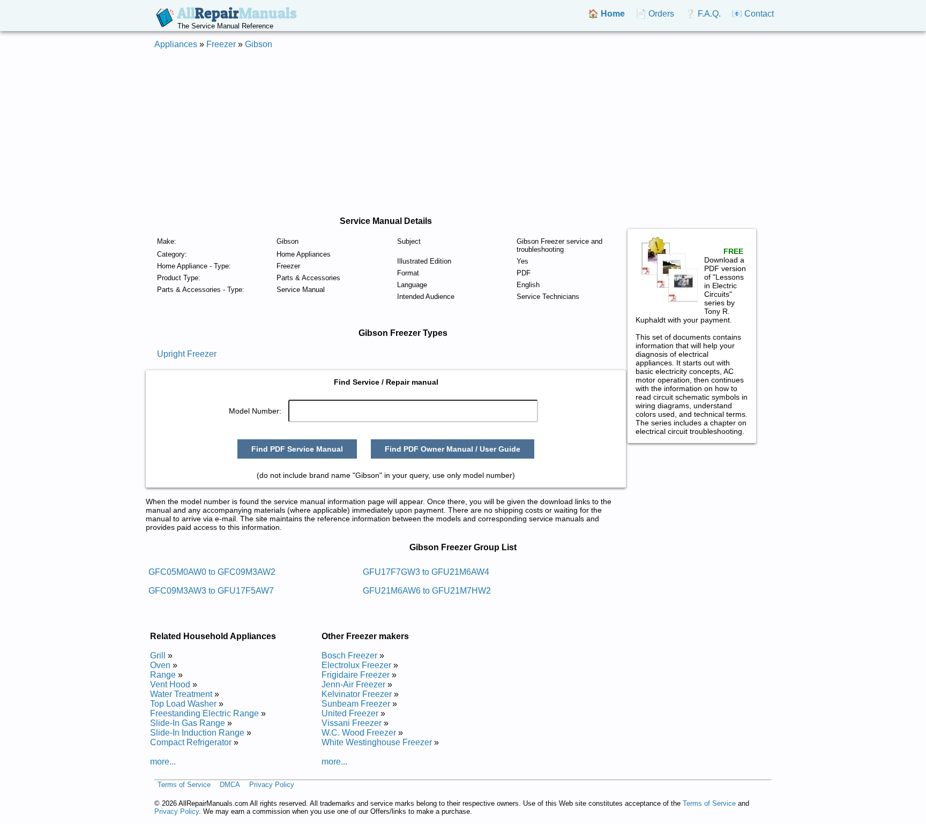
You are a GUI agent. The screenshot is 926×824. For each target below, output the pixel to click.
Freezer (221, 44)
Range (163, 674)
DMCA (230, 785)
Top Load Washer (183, 703)
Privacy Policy (271, 785)
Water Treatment (181, 694)
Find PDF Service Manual (297, 449)
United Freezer (350, 713)
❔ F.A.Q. (703, 13)
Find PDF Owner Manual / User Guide (452, 449)
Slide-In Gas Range (187, 723)
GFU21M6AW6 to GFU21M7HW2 (427, 590)
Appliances (175, 44)
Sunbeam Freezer (356, 703)
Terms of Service (184, 785)
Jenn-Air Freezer (353, 684)
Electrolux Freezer (356, 665)
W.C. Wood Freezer (359, 732)
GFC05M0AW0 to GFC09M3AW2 (211, 571)
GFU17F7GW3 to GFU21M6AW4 (426, 571)
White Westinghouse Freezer (377, 742)
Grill (158, 655)
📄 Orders (655, 13)
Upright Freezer (186, 353)
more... (163, 761)
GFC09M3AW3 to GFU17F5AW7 (211, 590)
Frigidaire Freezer (356, 674)
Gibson (258, 44)
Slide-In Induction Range (197, 732)
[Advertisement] (463, 133)
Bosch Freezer (349, 655)
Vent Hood (170, 684)
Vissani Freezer (352, 723)
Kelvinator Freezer (357, 694)
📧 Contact (752, 13)
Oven (160, 665)
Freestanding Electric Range (204, 713)
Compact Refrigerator (191, 742)
